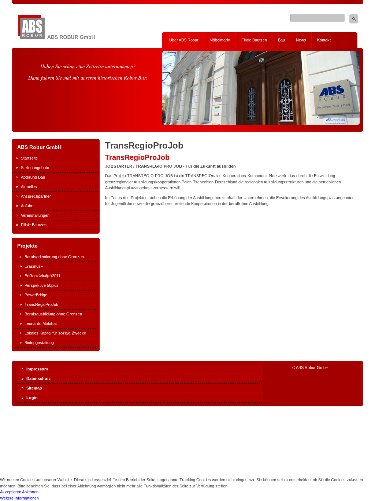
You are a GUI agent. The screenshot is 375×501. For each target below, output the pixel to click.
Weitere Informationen (19, 498)
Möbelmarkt (219, 40)
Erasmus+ (34, 266)
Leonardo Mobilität (41, 323)
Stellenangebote (35, 167)
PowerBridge (36, 295)
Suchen (353, 18)
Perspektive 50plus (42, 285)
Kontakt (324, 40)
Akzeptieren (10, 492)
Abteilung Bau (33, 177)
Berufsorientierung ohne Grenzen (54, 257)
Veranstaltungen (35, 215)
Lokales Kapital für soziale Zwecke (55, 333)
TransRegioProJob (41, 304)
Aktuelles (29, 186)
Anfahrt (27, 206)
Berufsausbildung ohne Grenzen (53, 314)
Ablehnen (30, 492)
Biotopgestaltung (39, 342)
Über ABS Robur (183, 40)
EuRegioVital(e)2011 (42, 276)
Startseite (29, 158)
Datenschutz (38, 378)
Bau (281, 40)
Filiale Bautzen (254, 40)
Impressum (37, 369)
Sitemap (34, 388)
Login (32, 397)
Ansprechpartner (36, 196)
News (301, 40)
